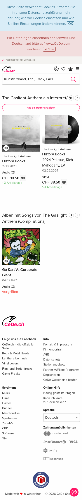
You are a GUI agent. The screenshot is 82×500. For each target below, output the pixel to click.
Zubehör (8, 423)
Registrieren (51, 375)
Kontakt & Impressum (57, 344)
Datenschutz (51, 359)
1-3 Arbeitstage (12, 183)
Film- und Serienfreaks (17, 369)
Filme (5, 398)
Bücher (7, 408)
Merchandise (11, 413)
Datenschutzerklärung (45, 12)
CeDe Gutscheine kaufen (60, 380)
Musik (6, 393)
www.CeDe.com (57, 43)
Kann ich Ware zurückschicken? (54, 400)
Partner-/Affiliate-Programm (61, 370)
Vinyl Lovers (10, 363)
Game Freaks (11, 374)
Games (7, 403)
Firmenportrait (52, 349)
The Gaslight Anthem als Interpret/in (36, 98)
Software (8, 433)
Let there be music (15, 358)
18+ (4, 438)
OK (70, 24)
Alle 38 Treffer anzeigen (41, 107)
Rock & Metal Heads (16, 353)
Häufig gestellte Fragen (59, 393)
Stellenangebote (54, 364)
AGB (46, 354)
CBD (5, 428)
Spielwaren (9, 418)
